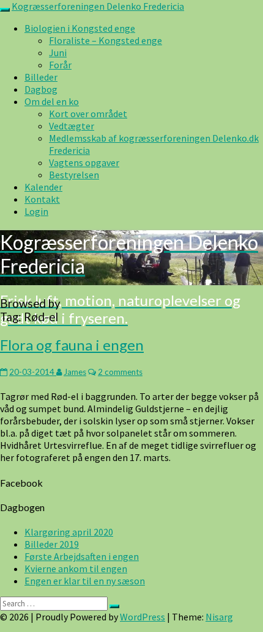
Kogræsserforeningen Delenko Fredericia (98, 6)
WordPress (142, 617)
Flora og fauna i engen (72, 345)
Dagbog (40, 89)
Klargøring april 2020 (68, 532)
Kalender (43, 187)
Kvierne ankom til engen (75, 568)
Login (36, 211)
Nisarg (219, 617)
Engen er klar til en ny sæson (84, 581)
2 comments (120, 372)
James (75, 372)
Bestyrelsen (74, 175)
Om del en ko (51, 101)
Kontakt (42, 199)
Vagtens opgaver (84, 162)
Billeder (40, 77)
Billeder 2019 (51, 544)
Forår (60, 65)
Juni (58, 52)
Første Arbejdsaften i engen (81, 556)
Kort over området (88, 113)
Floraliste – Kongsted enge (105, 40)
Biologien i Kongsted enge (79, 28)
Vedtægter (71, 126)
